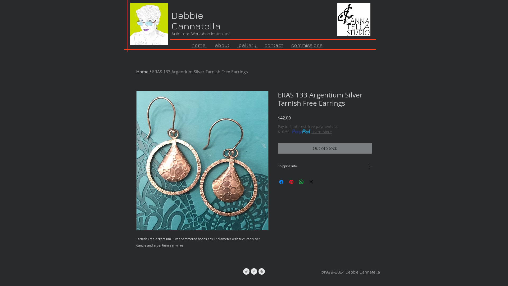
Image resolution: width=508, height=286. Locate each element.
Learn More (321, 131)
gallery (247, 45)
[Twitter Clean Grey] (246, 271)
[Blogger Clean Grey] (261, 271)
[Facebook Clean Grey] (254, 271)
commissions (307, 45)
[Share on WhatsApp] (301, 182)
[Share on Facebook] (281, 182)
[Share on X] (311, 182)
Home (142, 72)
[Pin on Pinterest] (291, 182)
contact (273, 45)
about (222, 45)
